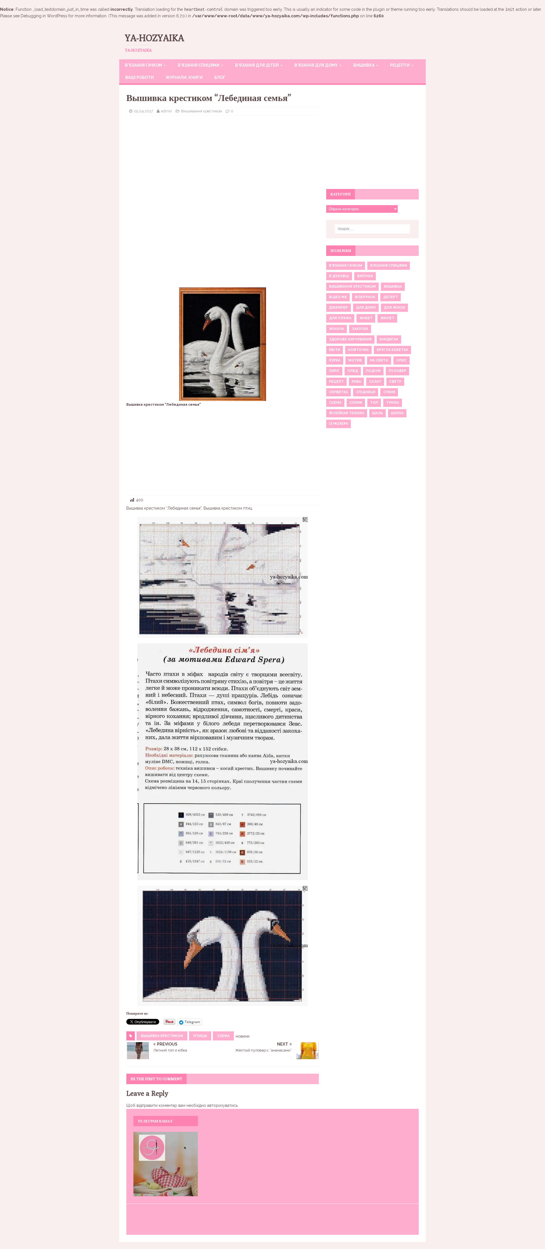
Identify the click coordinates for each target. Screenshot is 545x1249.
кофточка (358, 350)
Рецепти (400, 65)
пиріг (334, 371)
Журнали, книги (184, 77)
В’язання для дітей (257, 65)
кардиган (389, 339)
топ (374, 403)
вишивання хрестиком (352, 287)
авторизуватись (222, 1105)
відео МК (338, 297)
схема (223, 1036)
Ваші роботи (139, 77)
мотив (355, 360)
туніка (392, 403)
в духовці (339, 276)
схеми (355, 403)
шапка (397, 413)
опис (401, 360)
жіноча (336, 329)
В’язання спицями (198, 65)
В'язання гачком (345, 266)
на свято (379, 360)
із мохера (338, 424)
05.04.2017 (143, 111)
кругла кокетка (392, 350)
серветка (338, 392)
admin (166, 111)
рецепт (336, 382)
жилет (387, 318)
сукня (389, 392)
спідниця (365, 392)
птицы (200, 1036)
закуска (360, 329)
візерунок (365, 297)
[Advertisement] (222, 161)
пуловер (397, 371)
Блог (219, 77)
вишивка (393, 287)
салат (375, 382)
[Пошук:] (372, 229)
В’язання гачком (143, 65)
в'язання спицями (388, 266)
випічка (365, 276)
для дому (366, 308)
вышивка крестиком (162, 1036)
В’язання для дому (316, 65)
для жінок (394, 308)
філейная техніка (346, 413)
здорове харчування (350, 339)
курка (334, 360)
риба (356, 382)
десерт (390, 297)
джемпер (338, 308)
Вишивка (363, 65)
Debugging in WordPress (44, 16)
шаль (377, 413)
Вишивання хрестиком (201, 111)
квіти (334, 350)
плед (352, 371)
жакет (365, 318)
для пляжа (340, 318)
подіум (373, 371)
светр (395, 382)
